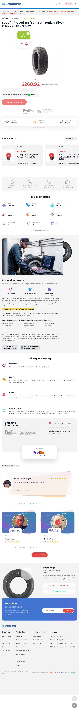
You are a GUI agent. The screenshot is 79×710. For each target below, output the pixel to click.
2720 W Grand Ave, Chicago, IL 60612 (62, 643)
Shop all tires (6, 636)
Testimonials (20, 661)
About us (19, 636)
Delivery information (23, 640)
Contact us (37, 647)
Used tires (6, 11)
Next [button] (32, 504)
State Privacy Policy (23, 650)
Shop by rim (6, 650)
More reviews (39, 555)
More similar (70, 138)
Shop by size (6, 640)
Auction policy (38, 636)
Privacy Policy (21, 643)
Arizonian (30, 11)
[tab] (35, 79)
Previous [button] (21, 504)
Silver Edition (41, 11)
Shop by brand (18, 11)
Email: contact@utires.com (59, 640)
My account (37, 643)
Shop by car (6, 643)
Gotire (18, 665)
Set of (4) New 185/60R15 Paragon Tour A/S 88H (27, 156)
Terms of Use (20, 647)
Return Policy (37, 640)
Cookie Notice (21, 654)
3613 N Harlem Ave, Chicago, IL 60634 (63, 647)
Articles (18, 658)
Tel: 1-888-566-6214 (56, 636)
